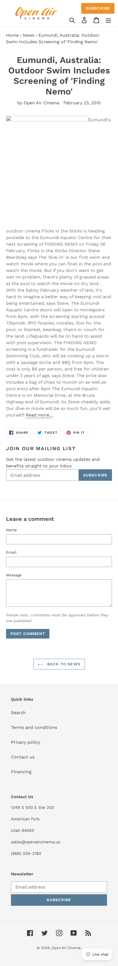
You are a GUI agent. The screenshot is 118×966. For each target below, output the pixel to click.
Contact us (23, 757)
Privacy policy (25, 742)
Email (11, 552)
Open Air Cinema (66, 948)
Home (12, 35)
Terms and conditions (34, 727)
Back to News (63, 664)
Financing (21, 771)
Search (18, 712)
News (28, 35)
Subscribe (98, 8)
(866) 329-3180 (26, 853)
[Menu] (108, 20)
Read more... (39, 415)
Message (14, 575)
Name (11, 530)
